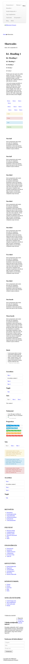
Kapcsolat (9, 587)
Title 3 (9, 384)
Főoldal (8, 584)
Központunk (17, 17)
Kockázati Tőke (10, 554)
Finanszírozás (9, 5)
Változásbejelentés (11, 520)
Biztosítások (10, 512)
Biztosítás (8, 8)
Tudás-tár (9, 556)
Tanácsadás (9, 17)
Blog (7, 20)
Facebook (20, 619)
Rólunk (8, 586)
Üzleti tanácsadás (11, 604)
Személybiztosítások (11, 517)
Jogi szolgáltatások (10, 14)
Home (4, 34)
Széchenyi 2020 (10, 533)
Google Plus (21, 621)
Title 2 (9, 381)
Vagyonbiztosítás (11, 515)
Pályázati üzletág (11, 530)
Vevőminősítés (10, 569)
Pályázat (18, 5)
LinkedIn (20, 622)
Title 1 (9, 375)
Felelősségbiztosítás (11, 514)
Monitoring (9, 572)
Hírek (12, 20)
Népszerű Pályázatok (12, 535)
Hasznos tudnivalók (11, 574)
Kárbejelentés (10, 519)
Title (8, 391)
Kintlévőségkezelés (11, 11)
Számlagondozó (10, 571)
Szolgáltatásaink (10, 532)
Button (8, 101)
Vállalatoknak (10, 553)
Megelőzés (9, 568)
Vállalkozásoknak (11, 551)
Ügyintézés (9, 550)
